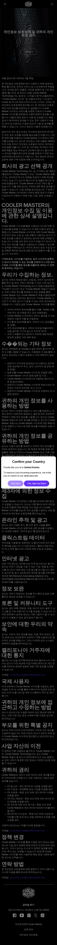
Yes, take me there (36, 483)
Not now (15, 483)
